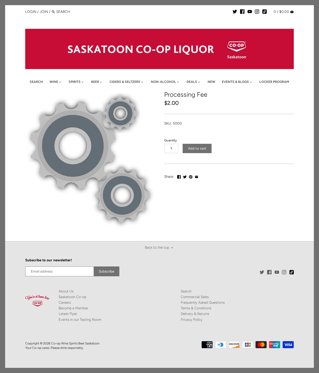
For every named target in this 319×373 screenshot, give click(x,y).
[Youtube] (250, 11)
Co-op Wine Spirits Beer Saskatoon (75, 343)
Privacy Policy (191, 320)
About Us (66, 291)
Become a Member (73, 308)
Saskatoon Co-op (72, 297)
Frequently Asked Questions (203, 302)
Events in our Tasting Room (80, 320)
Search (186, 291)
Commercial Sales (195, 297)
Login (30, 12)
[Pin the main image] (190, 176)
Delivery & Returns (195, 314)
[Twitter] (235, 11)
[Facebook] (242, 11)
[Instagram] (257, 11)
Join (44, 12)
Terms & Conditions (196, 308)
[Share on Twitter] (185, 176)
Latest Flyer (68, 314)
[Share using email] (196, 176)
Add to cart (197, 148)
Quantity (170, 140)
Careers (65, 302)
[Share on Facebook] (179, 176)
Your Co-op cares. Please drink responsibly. (54, 348)
